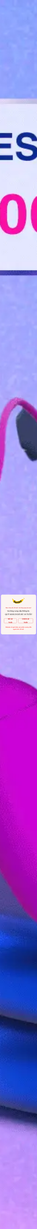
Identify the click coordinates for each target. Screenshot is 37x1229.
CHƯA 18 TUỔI (25, 621)
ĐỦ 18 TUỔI (10, 621)
